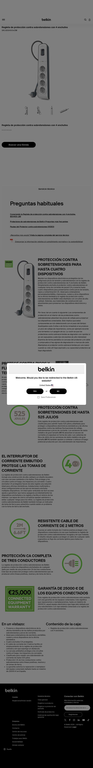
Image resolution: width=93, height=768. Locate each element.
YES (35, 391)
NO (58, 391)
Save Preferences (48, 397)
